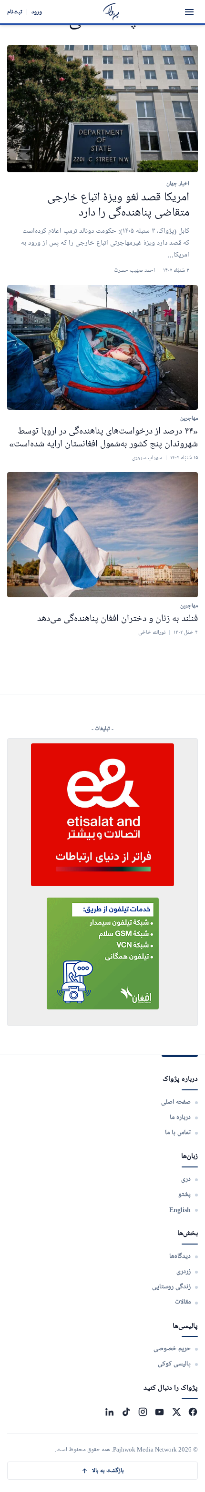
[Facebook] (193, 1412)
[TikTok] (126, 1412)
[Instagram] (143, 1412)
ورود (36, 12)
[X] (176, 1412)
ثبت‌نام (14, 12)
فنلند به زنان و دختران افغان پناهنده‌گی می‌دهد (117, 618)
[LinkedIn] (109, 1412)
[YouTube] (159, 1412)
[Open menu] (189, 12)
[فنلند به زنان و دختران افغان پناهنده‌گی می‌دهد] (102, 534)
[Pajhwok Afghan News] (111, 11)
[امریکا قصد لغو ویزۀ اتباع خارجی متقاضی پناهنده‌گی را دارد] (102, 109)
